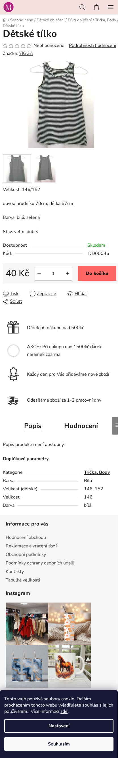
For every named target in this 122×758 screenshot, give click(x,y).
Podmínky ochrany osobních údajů (40, 563)
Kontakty (15, 571)
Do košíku (97, 273)
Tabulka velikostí (23, 580)
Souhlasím (59, 744)
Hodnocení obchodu (26, 537)
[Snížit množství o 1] (39, 273)
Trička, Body (97, 472)
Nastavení (59, 726)
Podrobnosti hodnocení (92, 45)
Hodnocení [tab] (81, 425)
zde (64, 711)
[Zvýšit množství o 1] (67, 273)
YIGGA (26, 53)
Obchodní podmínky (26, 554)
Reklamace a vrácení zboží (32, 546)
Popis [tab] (32, 425)
